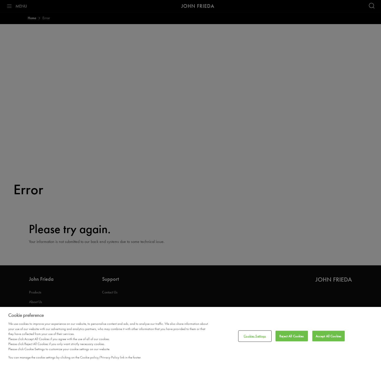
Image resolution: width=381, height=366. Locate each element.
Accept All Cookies (328, 336)
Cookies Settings (255, 336)
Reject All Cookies (291, 336)
